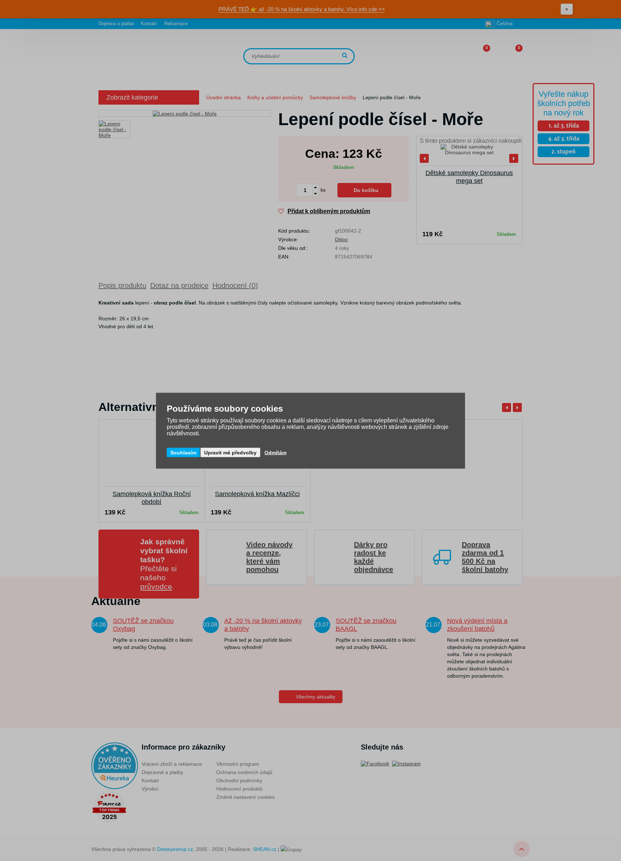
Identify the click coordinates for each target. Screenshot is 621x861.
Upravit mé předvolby (230, 452)
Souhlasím (183, 452)
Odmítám (275, 452)
